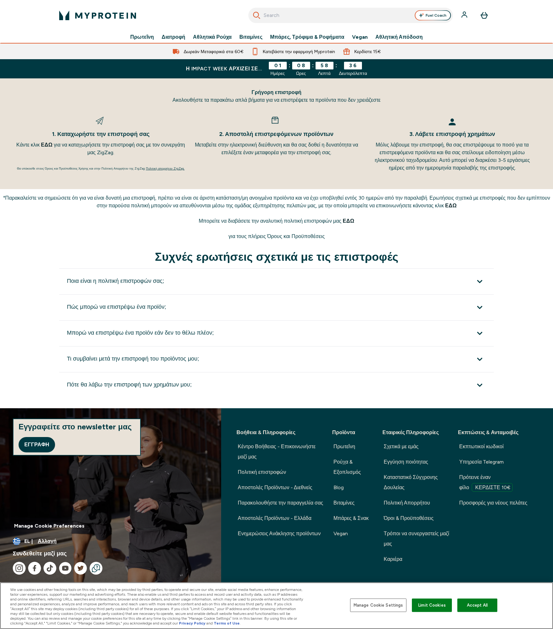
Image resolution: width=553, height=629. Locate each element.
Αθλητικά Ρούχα (212, 37)
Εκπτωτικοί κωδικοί (481, 446)
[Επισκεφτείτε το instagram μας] (19, 568)
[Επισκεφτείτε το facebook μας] (34, 568)
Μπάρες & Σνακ (351, 518)
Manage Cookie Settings (378, 605)
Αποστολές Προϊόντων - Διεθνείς (275, 487)
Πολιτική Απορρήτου (407, 503)
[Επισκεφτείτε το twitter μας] (80, 568)
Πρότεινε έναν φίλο (484, 482)
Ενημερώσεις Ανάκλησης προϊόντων (279, 533)
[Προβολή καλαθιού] (484, 15)
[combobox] (350, 15)
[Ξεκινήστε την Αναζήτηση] (256, 15)
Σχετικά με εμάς (401, 446)
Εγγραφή (36, 444)
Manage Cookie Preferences (49, 526)
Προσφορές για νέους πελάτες (493, 503)
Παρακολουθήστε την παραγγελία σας (280, 503)
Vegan (360, 37)
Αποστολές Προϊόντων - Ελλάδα (274, 518)
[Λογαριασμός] (465, 15)
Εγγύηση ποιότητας (406, 462)
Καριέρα (393, 559)
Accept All (477, 605)
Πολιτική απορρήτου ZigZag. (165, 168)
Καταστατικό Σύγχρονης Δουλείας (411, 482)
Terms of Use (227, 623)
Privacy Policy (192, 623)
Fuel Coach (436, 15)
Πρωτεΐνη (142, 37)
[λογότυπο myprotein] (97, 15)
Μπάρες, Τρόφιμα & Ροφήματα (307, 37)
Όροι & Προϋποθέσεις (409, 518)
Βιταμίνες (250, 37)
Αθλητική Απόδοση (399, 37)
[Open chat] (96, 568)
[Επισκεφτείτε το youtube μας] (65, 568)
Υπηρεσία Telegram (481, 462)
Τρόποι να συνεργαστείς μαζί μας (416, 538)
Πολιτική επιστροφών (262, 472)
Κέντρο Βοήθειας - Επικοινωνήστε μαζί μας (277, 451)
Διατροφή (173, 37)
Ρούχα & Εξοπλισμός (347, 467)
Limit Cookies (432, 605)
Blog (338, 487)
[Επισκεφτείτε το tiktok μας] (50, 568)
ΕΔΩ (47, 144)
